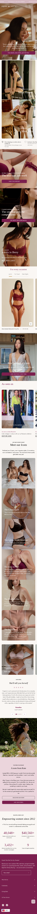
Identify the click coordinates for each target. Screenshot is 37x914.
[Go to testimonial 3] (19, 714)
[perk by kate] (9, 6)
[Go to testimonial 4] (20, 714)
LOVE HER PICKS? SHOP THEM (18, 374)
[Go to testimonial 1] (16, 714)
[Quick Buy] (30, 324)
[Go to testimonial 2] (17, 714)
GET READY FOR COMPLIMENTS (18, 220)
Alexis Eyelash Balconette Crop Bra (10, 329)
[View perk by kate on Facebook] (7, 905)
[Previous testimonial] (12, 714)
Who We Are (5, 879)
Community (4, 885)
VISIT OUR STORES (18, 802)
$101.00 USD (25, 329)
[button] (26, 6)
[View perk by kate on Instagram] (3, 905)
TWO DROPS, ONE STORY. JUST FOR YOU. (18, 53)
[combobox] (5, 910)
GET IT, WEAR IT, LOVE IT (8, 260)
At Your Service (6, 897)
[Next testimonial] (24, 714)
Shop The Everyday (14, 181)
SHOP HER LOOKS (6, 436)
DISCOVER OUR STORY (18, 798)
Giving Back (5, 891)
